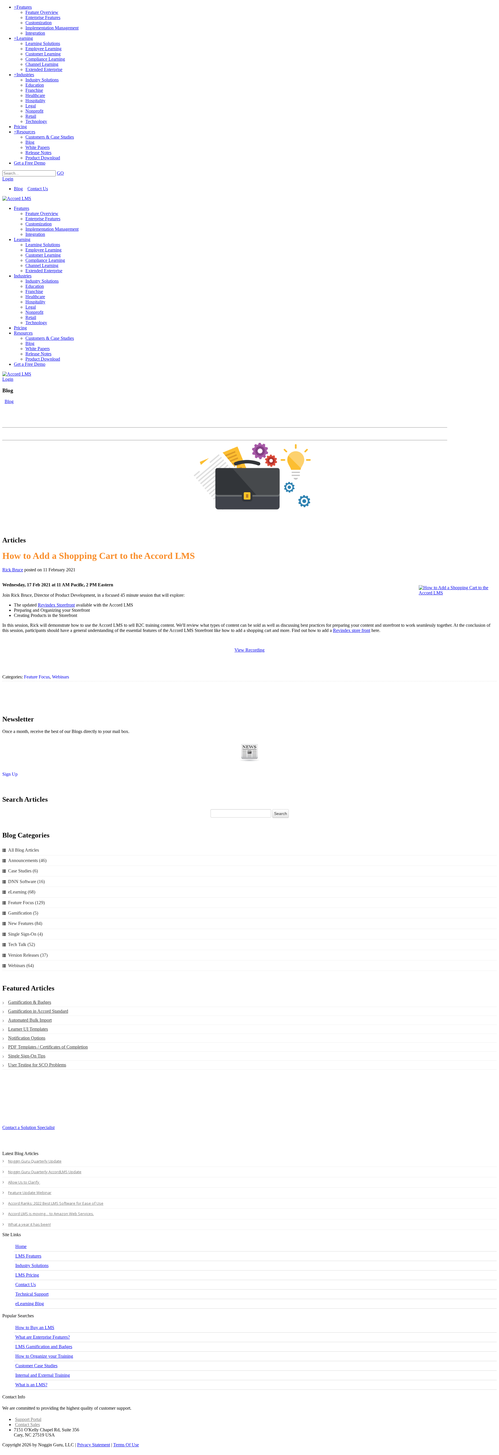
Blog (18, 188)
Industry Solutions (32, 1265)
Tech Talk (21, 944)
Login (7, 178)
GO (60, 173)
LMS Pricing (27, 1275)
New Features (25, 923)
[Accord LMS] (16, 198)
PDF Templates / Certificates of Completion (48, 1046)
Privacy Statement (93, 1444)
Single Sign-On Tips (26, 1055)
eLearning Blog (29, 1303)
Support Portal (28, 1419)
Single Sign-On (25, 934)
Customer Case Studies (36, 1365)
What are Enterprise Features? (42, 1337)
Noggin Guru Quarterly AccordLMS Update (44, 1171)
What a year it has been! (29, 1224)
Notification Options (26, 1038)
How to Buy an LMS (34, 1327)
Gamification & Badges (29, 1002)
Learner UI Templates (28, 1029)
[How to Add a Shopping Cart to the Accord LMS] (455, 590)
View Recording (249, 650)
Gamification (23, 913)
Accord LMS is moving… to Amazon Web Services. (51, 1213)
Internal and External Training (42, 1375)
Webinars (60, 676)
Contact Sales (27, 1424)
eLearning (21, 891)
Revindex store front (351, 630)
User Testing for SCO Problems (37, 1064)
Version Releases (28, 955)
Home (21, 1246)
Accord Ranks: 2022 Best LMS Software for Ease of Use (55, 1203)
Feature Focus (37, 676)
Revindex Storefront (56, 604)
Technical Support (32, 1294)
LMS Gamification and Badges (43, 1346)
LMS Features (28, 1255)
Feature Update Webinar (29, 1192)
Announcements (27, 860)
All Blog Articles (23, 850)
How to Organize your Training (44, 1356)
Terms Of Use (126, 1444)
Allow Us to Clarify (24, 1182)
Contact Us (37, 188)
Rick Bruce (12, 569)
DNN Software (26, 881)
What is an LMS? (31, 1384)
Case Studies (23, 870)
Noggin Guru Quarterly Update (35, 1161)
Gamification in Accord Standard (38, 1011)
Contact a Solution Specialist (28, 1127)
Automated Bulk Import (30, 1020)
